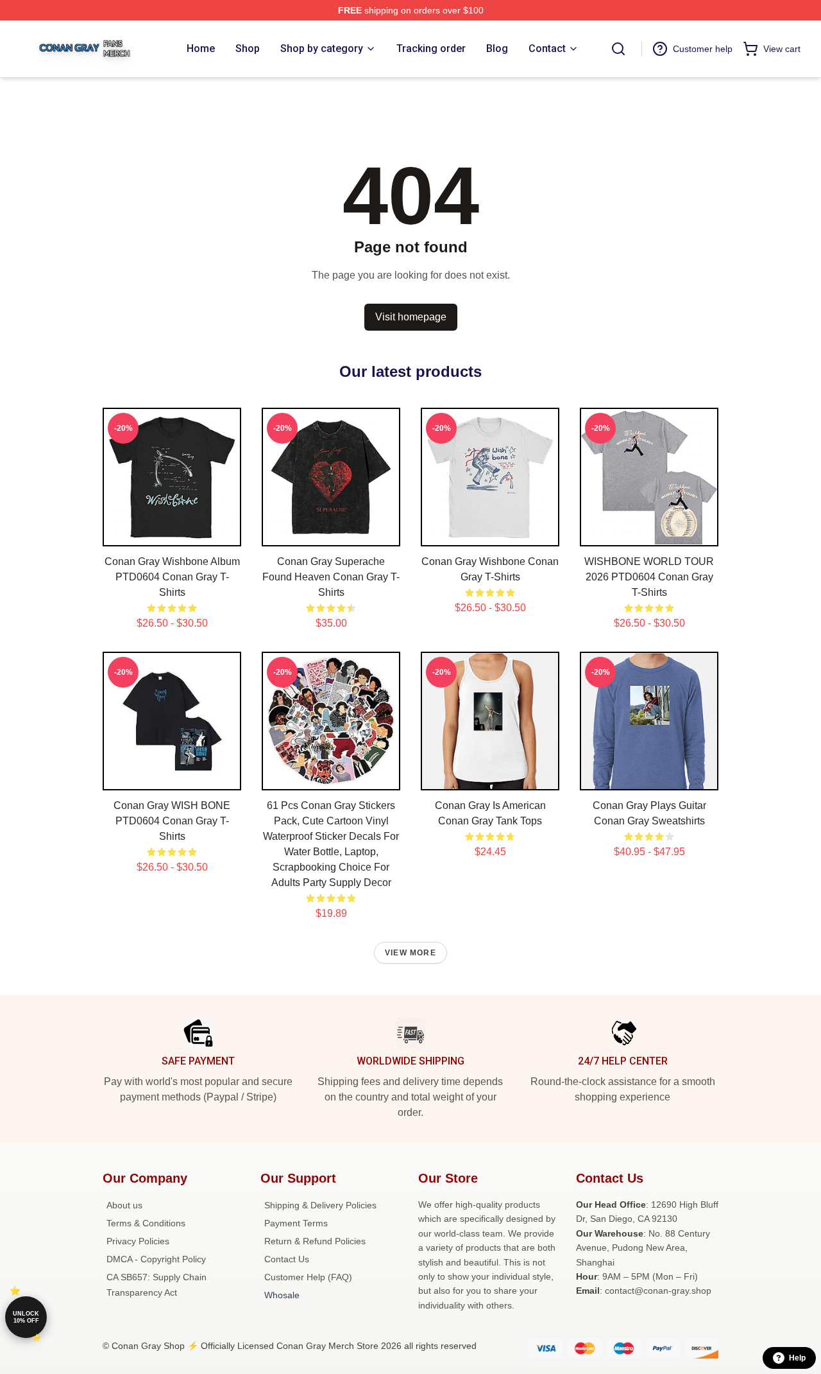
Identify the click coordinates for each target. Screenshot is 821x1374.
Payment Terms (296, 1223)
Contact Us (286, 1259)
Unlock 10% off (26, 1317)
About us (124, 1205)
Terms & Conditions (145, 1223)
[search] (618, 49)
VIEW (172, 533)
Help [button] (797, 1357)
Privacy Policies (137, 1241)
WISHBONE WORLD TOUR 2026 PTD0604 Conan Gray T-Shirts (649, 577)
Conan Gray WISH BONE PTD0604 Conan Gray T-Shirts (172, 821)
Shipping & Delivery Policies (320, 1205)
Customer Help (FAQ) (308, 1277)
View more (410, 952)
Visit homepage (410, 316)
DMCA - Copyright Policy (156, 1259)
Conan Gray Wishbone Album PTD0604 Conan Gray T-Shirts (172, 577)
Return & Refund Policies (315, 1241)
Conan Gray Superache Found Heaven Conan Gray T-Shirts (331, 577)
